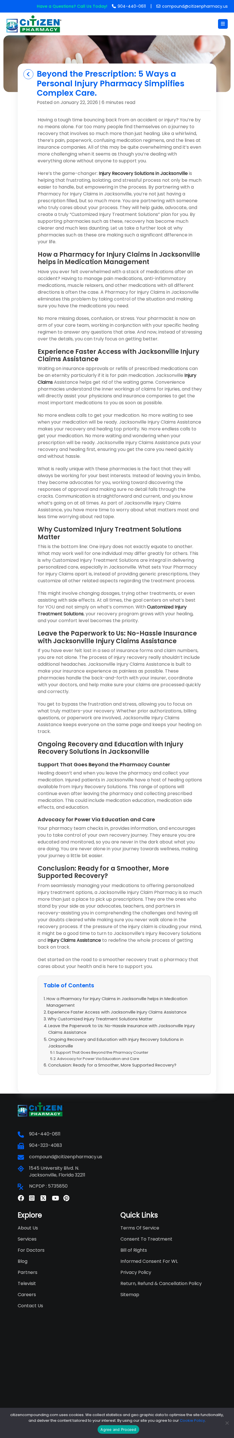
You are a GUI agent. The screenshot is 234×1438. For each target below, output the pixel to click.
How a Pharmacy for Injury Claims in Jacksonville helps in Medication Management (117, 1002)
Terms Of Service (139, 1228)
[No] (227, 1423)
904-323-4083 (45, 1145)
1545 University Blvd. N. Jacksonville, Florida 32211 (57, 1171)
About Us (28, 1228)
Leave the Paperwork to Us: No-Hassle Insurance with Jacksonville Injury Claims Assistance (121, 1029)
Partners (27, 1272)
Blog (22, 1261)
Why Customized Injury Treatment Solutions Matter (100, 1019)
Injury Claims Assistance (74, 940)
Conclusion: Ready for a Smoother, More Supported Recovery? (112, 1065)
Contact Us (30, 1305)
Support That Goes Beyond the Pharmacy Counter (102, 1052)
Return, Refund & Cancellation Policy (161, 1283)
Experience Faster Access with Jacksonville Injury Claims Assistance (117, 1012)
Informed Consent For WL (149, 1261)
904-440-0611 (132, 6)
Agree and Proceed (118, 1429)
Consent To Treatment (146, 1239)
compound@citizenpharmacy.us (195, 6)
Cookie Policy (192, 1420)
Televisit (27, 1283)
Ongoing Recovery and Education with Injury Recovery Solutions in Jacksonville (115, 1043)
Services (27, 1239)
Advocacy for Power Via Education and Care (98, 1058)
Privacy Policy (135, 1272)
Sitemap (129, 1294)
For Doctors (31, 1250)
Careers (27, 1294)
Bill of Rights (133, 1250)
